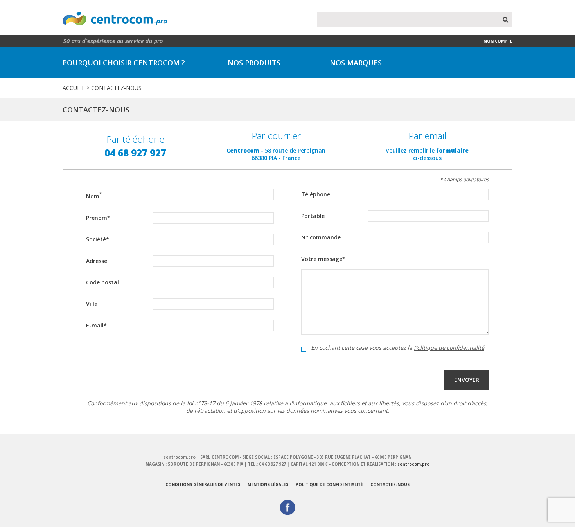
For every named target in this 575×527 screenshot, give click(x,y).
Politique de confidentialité (449, 347)
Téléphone (315, 194)
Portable (313, 215)
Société (97, 239)
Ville (91, 304)
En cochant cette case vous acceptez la (397, 347)
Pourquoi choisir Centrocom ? (124, 62)
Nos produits (254, 62)
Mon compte (497, 41)
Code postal (102, 282)
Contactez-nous (390, 484)
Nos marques (356, 62)
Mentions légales (268, 484)
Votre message (323, 259)
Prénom (98, 217)
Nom (94, 195)
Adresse (96, 260)
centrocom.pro (413, 464)
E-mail (96, 325)
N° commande (321, 237)
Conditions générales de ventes (202, 484)
